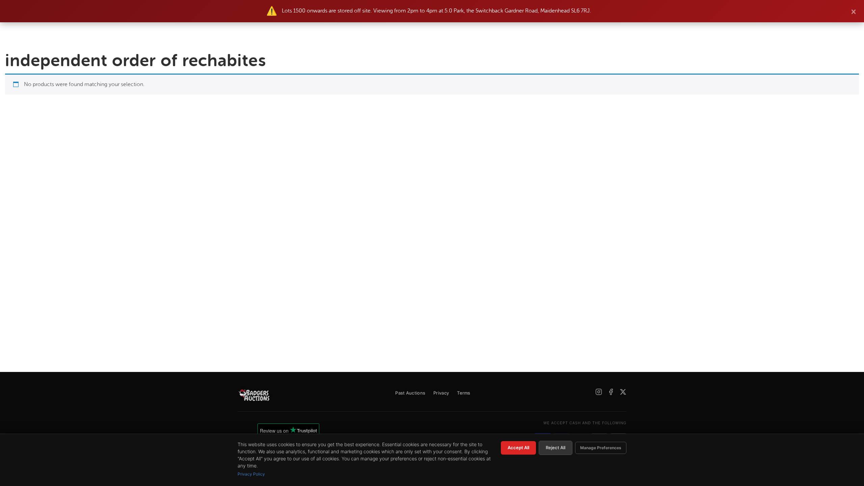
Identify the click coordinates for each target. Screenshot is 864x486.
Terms (463, 393)
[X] (623, 391)
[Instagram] (598, 391)
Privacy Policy (251, 474)
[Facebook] (611, 391)
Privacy (441, 393)
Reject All (555, 447)
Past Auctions (410, 393)
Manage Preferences (600, 447)
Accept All (518, 447)
